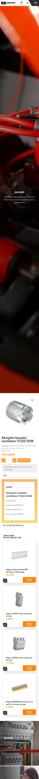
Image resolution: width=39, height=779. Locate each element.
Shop (8, 738)
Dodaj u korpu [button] (29, 580)
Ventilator (8, 451)
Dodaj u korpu (24, 460)
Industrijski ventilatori (9, 448)
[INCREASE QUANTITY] (14, 460)
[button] (32, 400)
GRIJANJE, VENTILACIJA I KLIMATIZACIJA (22, 446)
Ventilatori (19, 448)
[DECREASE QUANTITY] (4, 460)
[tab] (19, 476)
